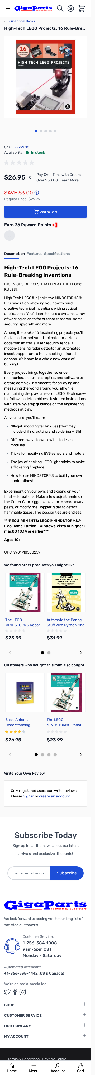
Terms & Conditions (23, 1059)
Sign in (28, 796)
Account (58, 1071)
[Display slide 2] (49, 652)
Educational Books (19, 21)
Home (12, 1071)
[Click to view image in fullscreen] (45, 77)
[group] (20, 163)
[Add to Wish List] (9, 235)
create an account (54, 796)
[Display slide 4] (55, 754)
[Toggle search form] (60, 8)
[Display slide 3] (49, 754)
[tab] (14, 255)
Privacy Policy (54, 1059)
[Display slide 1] (42, 652)
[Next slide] (81, 652)
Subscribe (67, 873)
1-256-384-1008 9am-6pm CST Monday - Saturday (42, 949)
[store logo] (35, 8)
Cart (80, 1071)
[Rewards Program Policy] (54, 225)
